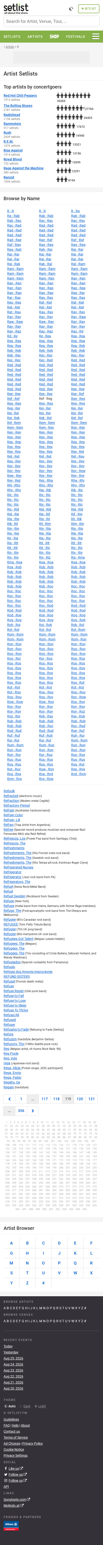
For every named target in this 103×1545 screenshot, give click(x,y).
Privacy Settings (16, 1455)
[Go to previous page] (9, 1099)
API (6, 1486)
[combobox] (51, 21)
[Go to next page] (33, 1111)
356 (21, 1111)
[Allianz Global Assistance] (11, 1525)
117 (44, 1099)
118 (56, 1099)
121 (91, 1099)
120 (80, 1099)
